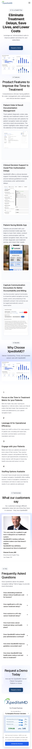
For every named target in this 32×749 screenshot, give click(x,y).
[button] (29, 3)
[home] (7, 2)
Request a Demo (16, 48)
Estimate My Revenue (17, 743)
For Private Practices (16, 708)
